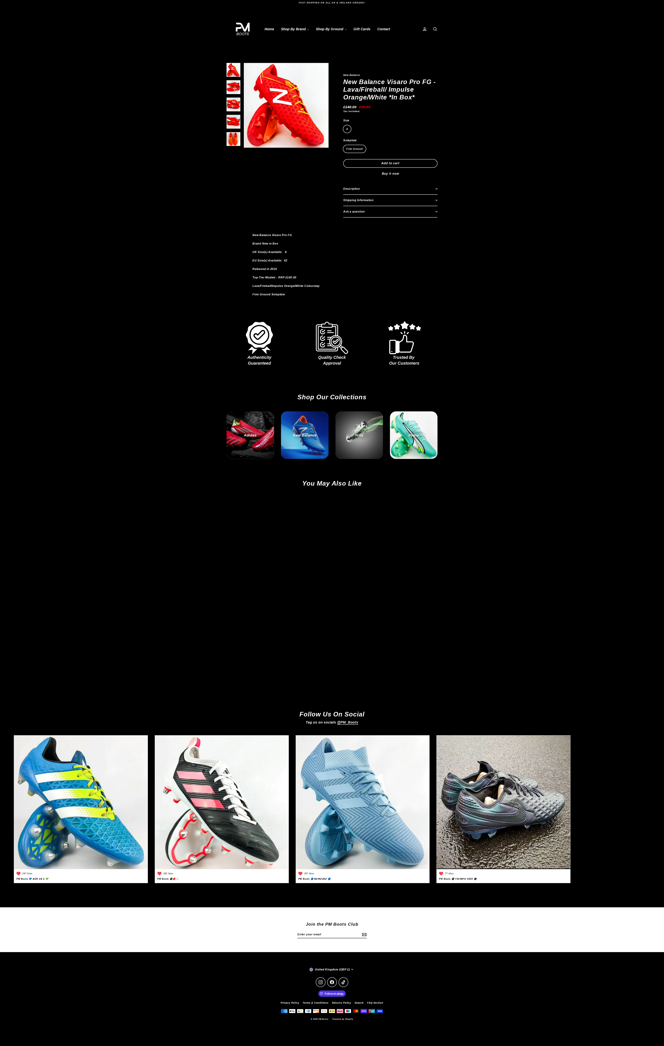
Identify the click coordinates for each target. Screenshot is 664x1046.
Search (359, 1002)
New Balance (351, 75)
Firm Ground (354, 149)
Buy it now (390, 173)
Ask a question (354, 211)
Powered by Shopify (342, 1019)
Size (346, 120)
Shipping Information (358, 200)
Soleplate (350, 140)
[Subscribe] (364, 934)
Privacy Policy (290, 1002)
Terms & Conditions (315, 1002)
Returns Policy (341, 1002)
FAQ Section (375, 1002)
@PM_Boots (347, 722)
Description (351, 188)
